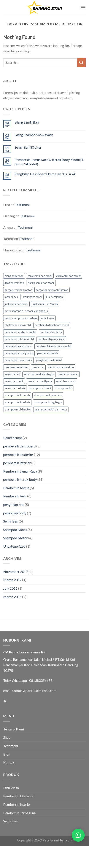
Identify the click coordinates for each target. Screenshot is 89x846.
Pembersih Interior (17, 804)
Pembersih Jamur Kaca (20, 471)
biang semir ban (14, 276)
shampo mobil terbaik (17, 402)
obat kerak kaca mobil (18, 325)
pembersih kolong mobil (19, 353)
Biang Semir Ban (26, 122)
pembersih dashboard (19, 446)
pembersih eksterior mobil (20, 332)
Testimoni (22, 205)
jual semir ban (54, 297)
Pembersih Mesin (16, 488)
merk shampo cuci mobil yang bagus (26, 311)
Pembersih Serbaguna (19, 813)
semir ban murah (66, 381)
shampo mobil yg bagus (48, 402)
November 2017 (15, 571)
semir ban (38, 367)
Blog (6, 754)
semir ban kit (12, 374)
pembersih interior (51, 332)
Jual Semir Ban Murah (45, 304)
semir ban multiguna (39, 381)
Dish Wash (11, 788)
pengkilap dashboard (49, 360)
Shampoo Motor (15, 538)
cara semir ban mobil (39, 276)
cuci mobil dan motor (68, 276)
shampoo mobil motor (18, 409)
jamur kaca (11, 297)
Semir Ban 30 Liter (27, 147)
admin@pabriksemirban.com (34, 690)
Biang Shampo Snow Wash (33, 135)
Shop (7, 737)
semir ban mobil (14, 381)
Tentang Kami (13, 729)
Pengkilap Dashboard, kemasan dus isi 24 (44, 174)
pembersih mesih (47, 353)
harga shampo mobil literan (52, 290)
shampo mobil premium (48, 395)
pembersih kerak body (18, 346)
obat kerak (47, 318)
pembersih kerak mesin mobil (53, 346)
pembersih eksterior (18, 454)
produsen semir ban (17, 367)
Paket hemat (12, 438)
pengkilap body (14, 513)
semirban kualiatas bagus (39, 374)
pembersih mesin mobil (18, 360)
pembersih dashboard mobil (52, 325)
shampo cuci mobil (40, 388)
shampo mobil (63, 388)
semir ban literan (68, 374)
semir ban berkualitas (61, 367)
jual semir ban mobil (16, 304)
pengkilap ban (13, 504)
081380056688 (40, 680)
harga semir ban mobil (41, 283)
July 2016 (10, 588)
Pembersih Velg (15, 496)
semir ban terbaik (15, 388)
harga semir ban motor (18, 290)
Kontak (8, 762)
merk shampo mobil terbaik (21, 318)
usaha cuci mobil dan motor (51, 409)
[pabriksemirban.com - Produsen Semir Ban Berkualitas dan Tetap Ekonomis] (44, 7)
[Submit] (81, 62)
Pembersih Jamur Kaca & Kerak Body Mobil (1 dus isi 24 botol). (48, 162)
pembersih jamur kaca (51, 339)
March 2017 (12, 580)
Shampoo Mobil (15, 530)
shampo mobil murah (17, 395)
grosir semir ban (14, 283)
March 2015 (12, 597)
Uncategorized (14, 546)
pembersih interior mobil (19, 339)
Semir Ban (10, 521)
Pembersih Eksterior (18, 796)
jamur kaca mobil (32, 297)
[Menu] (83, 7)
